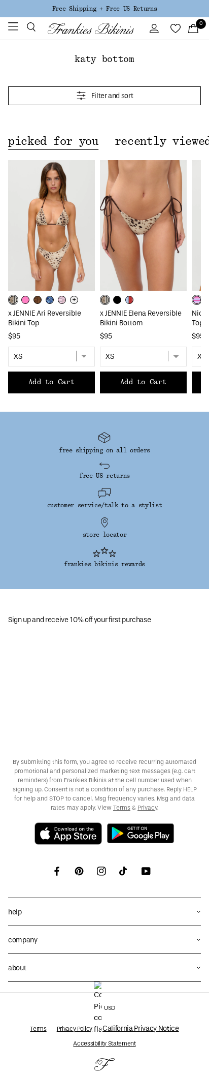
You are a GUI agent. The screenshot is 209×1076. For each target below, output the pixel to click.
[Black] (117, 300)
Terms (121, 807)
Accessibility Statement (104, 1043)
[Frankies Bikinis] (91, 28)
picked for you (53, 141)
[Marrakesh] (13, 300)
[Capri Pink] (25, 300)
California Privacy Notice (140, 1028)
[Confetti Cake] (197, 300)
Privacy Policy (74, 1028)
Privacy (147, 807)
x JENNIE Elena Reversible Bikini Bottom (141, 318)
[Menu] (13, 28)
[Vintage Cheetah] (37, 300)
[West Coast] (129, 300)
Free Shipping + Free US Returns (104, 8)
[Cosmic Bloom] (50, 300)
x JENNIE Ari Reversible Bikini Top (44, 318)
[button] (31, 28)
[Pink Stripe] (62, 300)
